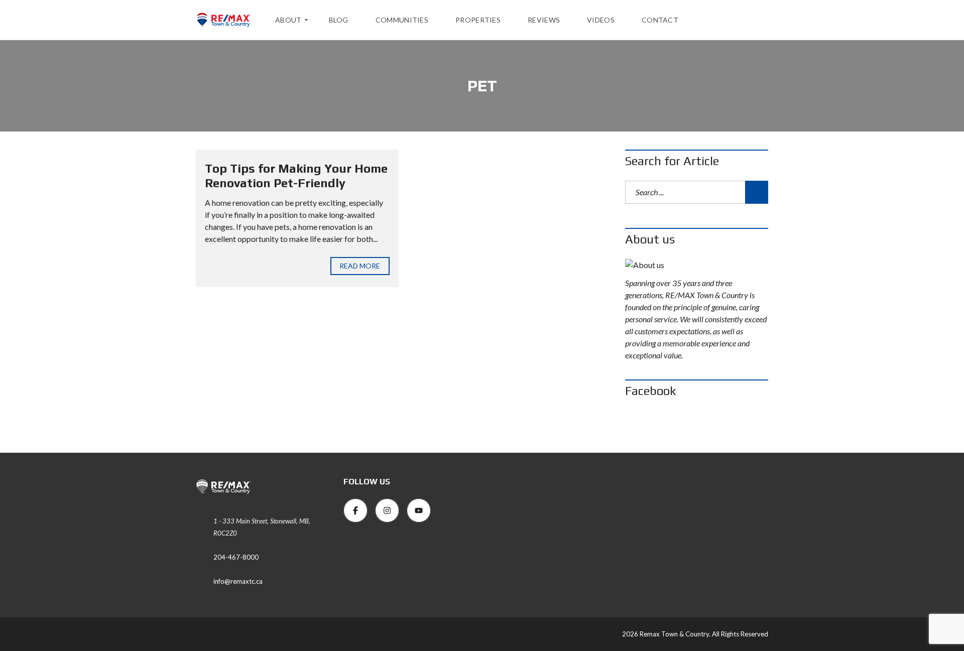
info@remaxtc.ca (238, 581)
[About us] (696, 265)
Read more (360, 266)
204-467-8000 (236, 557)
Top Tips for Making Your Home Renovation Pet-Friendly (296, 176)
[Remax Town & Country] (223, 20)
